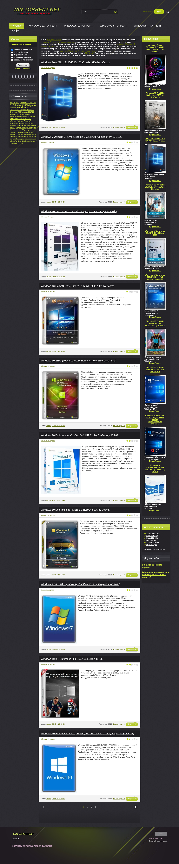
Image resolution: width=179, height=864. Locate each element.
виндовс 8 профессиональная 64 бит (23, 136)
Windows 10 (24, 107)
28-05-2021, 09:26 (58, 202)
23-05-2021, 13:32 (58, 575)
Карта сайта (16, 838)
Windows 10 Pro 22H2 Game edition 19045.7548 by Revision (155, 323)
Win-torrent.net (54, 40)
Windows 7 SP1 (25, 119)
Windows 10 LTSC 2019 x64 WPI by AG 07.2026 (155, 140)
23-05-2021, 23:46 (58, 500)
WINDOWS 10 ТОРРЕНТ (78, 25)
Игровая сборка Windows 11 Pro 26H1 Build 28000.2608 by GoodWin (155, 48)
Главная (17, 25)
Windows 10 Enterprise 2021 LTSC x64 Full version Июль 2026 (155, 277)
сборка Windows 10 (17, 141)
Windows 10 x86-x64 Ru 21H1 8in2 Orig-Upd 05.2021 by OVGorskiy (79, 211)
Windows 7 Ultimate (16, 121)
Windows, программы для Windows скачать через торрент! (155, 574)
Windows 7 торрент (47, 142)
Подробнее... (155, 89)
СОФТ (15, 31)
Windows (13, 107)
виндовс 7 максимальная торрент (22, 132)
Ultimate (31, 105)
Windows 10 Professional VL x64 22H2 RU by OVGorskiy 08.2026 (155, 468)
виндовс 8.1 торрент (17, 139)
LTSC (34, 103)
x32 (20, 125)
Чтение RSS (167, 11)
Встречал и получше (22, 57)
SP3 (26, 105)
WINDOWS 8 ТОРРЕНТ (113, 25)
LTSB (30, 103)
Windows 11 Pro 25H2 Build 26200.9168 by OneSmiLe (155, 95)
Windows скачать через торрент (37, 10)
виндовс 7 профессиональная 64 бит (23, 134)
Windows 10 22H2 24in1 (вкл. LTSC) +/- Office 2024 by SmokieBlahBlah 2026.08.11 (155, 419)
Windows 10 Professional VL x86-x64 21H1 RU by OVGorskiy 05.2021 (80, 435)
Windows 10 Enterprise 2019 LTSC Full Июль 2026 (155, 233)
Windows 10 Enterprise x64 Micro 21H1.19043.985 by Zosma (75, 509)
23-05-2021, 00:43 (58, 798)
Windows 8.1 (14, 125)
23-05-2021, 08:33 (58, 724)
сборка (33, 139)
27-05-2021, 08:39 (58, 276)
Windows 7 (15, 119)
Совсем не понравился (23, 60)
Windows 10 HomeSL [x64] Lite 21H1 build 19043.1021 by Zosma (77, 286)
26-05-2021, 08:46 (58, 351)
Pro (11, 105)
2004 (14, 103)
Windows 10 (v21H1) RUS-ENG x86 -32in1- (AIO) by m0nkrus (75, 62)
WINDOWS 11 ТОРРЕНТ (43, 25)
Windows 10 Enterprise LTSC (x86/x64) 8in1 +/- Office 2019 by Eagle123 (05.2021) (87, 733)
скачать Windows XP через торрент (77, 51)
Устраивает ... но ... (21, 55)
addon (48, 127)
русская (28, 139)
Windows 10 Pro (15, 114)
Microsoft (89, 53)
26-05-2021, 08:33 (58, 426)
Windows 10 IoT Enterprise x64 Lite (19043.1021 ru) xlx (72, 659)
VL (35, 105)
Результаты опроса (23, 69)
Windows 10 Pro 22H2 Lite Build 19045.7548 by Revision (155, 187)
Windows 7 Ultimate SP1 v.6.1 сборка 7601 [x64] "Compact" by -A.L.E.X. (81, 136)
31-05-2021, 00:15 (58, 127)
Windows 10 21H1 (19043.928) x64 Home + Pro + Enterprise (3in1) (78, 360)
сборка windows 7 (30, 141)
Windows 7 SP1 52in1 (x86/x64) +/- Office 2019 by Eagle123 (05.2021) (80, 584)
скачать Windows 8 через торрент (58, 42)
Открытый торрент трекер (158, 841)
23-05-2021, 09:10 (58, 649)
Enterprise (24, 103)
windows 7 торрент (27, 123)
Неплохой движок (21, 52)
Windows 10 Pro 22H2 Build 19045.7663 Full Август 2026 (155, 369)
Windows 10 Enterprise (18, 110)
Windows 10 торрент (48, 68)
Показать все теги (16, 143)
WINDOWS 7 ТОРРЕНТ (147, 25)
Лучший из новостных (22, 50)
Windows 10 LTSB (28, 112)
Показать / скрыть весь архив (154, 549)
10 (11, 103)
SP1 (23, 105)
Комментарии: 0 (119, 127)
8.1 (18, 103)
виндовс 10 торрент (23, 127)
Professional (17, 105)
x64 (23, 125)
